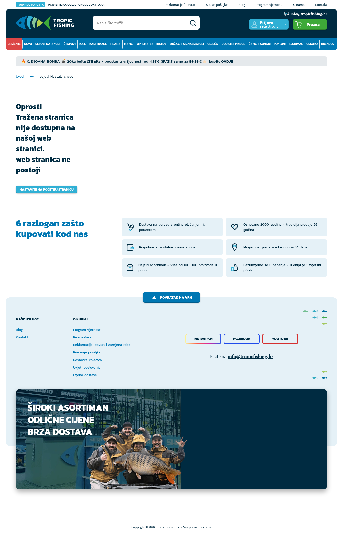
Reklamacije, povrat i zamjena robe (101, 344)
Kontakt (321, 4)
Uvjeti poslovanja (87, 367)
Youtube (280, 338)
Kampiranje (98, 44)
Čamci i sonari (260, 44)
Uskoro (312, 44)
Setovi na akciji (47, 44)
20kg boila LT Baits (83, 61)
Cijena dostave (85, 375)
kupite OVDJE (221, 61)
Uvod (20, 76)
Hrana (115, 44)
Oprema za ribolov (151, 44)
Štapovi (70, 44)
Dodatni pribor (233, 44)
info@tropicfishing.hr (250, 356)
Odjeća (212, 44)
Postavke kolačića (87, 360)
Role (82, 44)
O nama (299, 4)
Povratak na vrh (176, 297)
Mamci (128, 44)
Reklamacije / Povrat (180, 4)
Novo (28, 44)
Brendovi (328, 44)
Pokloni (280, 44)
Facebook (242, 338)
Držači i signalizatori (187, 44)
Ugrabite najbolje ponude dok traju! (61, 4)
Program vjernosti (269, 4)
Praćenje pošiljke (87, 352)
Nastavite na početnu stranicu (47, 189)
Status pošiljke (217, 4)
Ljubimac (296, 44)
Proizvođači (82, 337)
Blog (241, 4)
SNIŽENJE (14, 44)
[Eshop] (45, 23)
